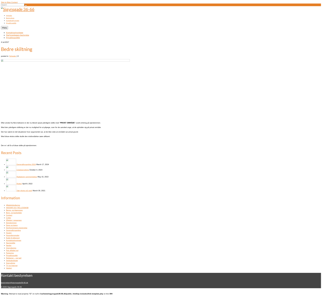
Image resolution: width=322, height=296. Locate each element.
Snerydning (10, 263)
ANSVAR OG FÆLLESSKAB (17, 208)
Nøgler (8, 245)
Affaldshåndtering (13, 205)
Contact (9, 215)
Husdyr (9, 233)
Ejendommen (11, 223)
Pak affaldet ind (12, 250)
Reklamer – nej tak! (14, 258)
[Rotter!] (11, 184)
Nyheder (12, 56)
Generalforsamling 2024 (26, 164)
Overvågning (11, 248)
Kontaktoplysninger (13, 240)
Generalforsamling (13, 230)
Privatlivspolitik (12, 255)
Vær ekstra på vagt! (24, 191)
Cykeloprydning (23, 170)
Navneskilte (10, 243)
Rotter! (19, 184)
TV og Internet (11, 266)
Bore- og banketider (14, 213)
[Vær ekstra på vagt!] (11, 191)
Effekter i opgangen (14, 220)
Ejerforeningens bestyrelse (16, 228)
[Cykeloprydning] (11, 170)
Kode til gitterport (13, 238)
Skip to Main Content (9, 2)
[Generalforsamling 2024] (11, 164)
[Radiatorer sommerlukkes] (11, 177)
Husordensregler (12, 235)
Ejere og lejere (12, 225)
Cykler (8, 218)
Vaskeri (9, 268)
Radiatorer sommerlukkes (27, 177)
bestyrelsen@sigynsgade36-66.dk (14, 283)
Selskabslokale (12, 261)
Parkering (10, 253)
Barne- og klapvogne (14, 210)
